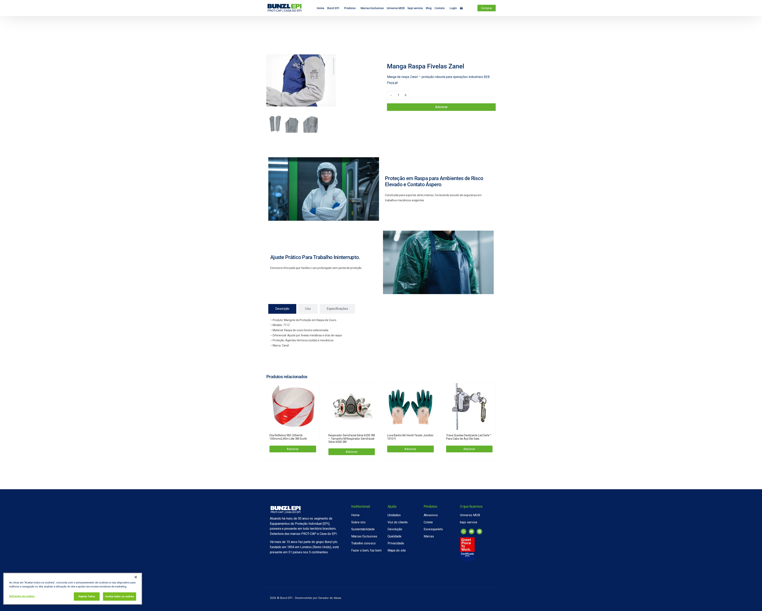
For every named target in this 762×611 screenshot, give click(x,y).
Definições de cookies (22, 596)
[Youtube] (471, 531)
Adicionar (441, 107)
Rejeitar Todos (86, 596)
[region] (72, 589)
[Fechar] (135, 577)
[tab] (282, 309)
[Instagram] (463, 531)
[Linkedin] (479, 531)
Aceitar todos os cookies (119, 596)
